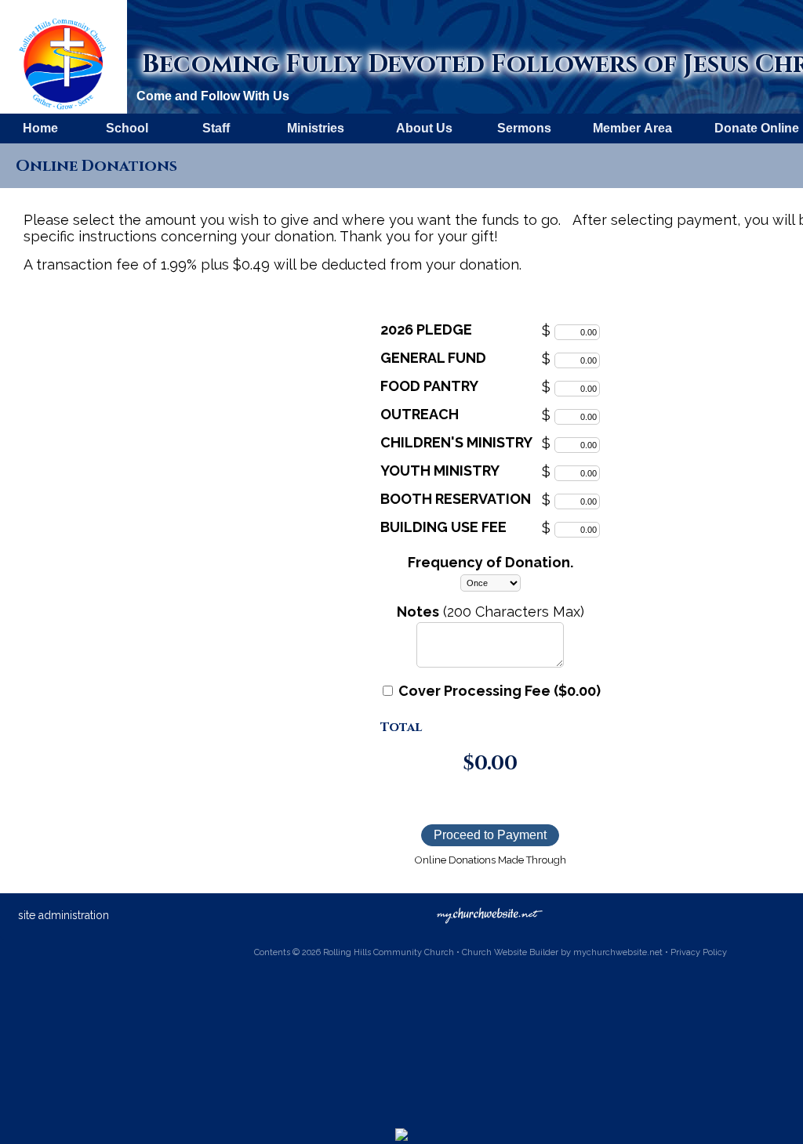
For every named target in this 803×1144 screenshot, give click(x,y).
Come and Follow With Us (212, 96)
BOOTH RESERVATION (455, 499)
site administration (63, 915)
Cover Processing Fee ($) (498, 690)
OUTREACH (419, 414)
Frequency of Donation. (490, 562)
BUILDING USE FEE (443, 527)
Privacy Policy (698, 952)
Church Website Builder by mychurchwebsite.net (562, 952)
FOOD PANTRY (429, 386)
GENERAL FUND (433, 357)
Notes (418, 611)
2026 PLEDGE (426, 329)
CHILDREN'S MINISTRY (456, 442)
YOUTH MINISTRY (440, 470)
